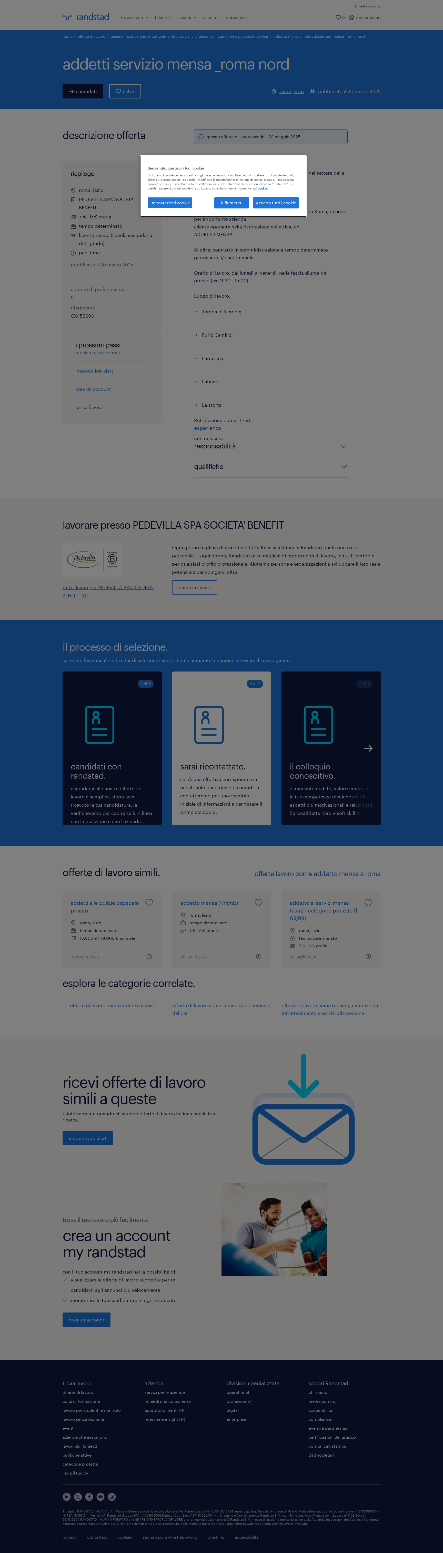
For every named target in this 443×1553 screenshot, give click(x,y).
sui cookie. (260, 188)
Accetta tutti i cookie (276, 202)
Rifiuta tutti (232, 202)
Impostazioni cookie (170, 202)
